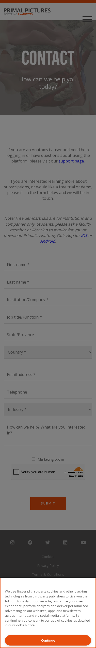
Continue (48, 640)
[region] (48, 613)
